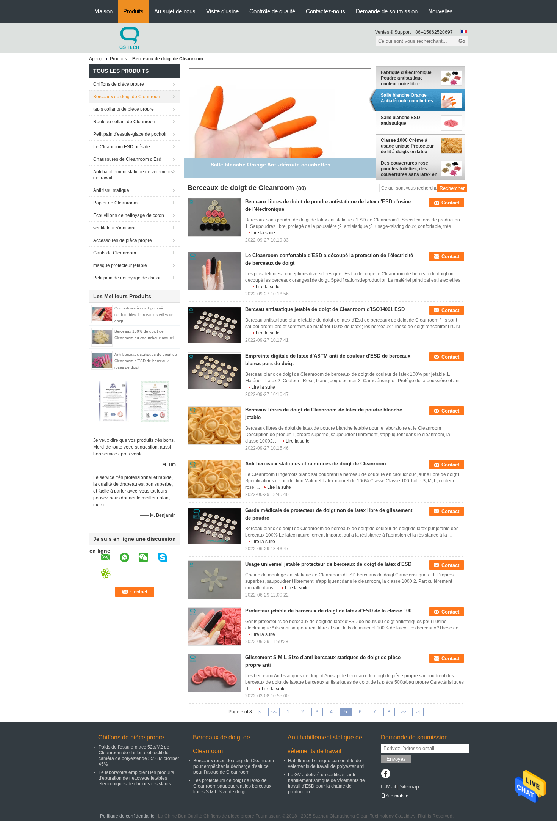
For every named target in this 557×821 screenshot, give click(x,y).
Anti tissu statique (111, 190)
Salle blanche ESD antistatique (400, 120)
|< (259, 711)
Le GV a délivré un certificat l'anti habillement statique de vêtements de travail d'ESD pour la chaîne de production (326, 783)
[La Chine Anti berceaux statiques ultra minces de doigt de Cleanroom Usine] (214, 479)
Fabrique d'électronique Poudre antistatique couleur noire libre (406, 78)
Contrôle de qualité (272, 11)
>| (418, 711)
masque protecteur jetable (120, 265)
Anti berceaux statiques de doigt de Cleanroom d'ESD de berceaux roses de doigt (145, 360)
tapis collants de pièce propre (123, 109)
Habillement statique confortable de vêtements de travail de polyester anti (326, 763)
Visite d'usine (222, 11)
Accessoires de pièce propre (122, 240)
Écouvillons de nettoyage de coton (128, 215)
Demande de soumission (387, 11)
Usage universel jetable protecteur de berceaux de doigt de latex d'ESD (328, 564)
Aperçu (96, 58)
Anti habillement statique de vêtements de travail (133, 175)
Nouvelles (440, 11)
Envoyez (396, 759)
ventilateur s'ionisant (114, 228)
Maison (103, 11)
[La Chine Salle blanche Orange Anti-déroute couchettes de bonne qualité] (280, 133)
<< (274, 711)
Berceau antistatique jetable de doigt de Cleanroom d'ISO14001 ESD (325, 309)
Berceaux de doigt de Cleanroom (127, 96)
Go (461, 41)
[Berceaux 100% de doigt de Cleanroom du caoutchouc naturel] (102, 336)
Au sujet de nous (175, 11)
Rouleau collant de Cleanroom (124, 121)
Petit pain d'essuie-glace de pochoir (130, 134)
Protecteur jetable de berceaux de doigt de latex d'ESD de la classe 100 (328, 611)
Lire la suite (263, 232)
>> (403, 711)
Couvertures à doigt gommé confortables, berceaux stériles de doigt (144, 314)
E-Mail (388, 786)
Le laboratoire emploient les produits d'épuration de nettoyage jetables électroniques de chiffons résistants (136, 778)
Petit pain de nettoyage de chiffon (127, 278)
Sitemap (409, 786)
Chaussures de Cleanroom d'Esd (127, 159)
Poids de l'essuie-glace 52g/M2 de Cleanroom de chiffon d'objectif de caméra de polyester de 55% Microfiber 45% (139, 755)
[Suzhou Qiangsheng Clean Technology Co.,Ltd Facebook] (385, 774)
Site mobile (396, 796)
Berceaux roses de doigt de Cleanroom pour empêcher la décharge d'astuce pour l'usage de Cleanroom (233, 766)
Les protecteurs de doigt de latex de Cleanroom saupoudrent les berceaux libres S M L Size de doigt (232, 786)
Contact (450, 203)
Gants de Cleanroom (114, 253)
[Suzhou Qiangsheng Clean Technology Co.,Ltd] (130, 37)
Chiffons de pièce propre (118, 84)
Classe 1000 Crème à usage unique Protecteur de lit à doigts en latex (407, 146)
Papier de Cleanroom (115, 203)
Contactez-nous (325, 11)
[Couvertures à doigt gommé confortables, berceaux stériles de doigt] (102, 313)
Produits (133, 11)
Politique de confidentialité (127, 816)
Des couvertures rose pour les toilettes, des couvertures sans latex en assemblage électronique (409, 168)
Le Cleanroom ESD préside (121, 146)
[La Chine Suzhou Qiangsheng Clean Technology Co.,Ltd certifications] (114, 401)
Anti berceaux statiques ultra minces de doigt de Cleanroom (315, 463)
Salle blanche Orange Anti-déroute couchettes (407, 98)
